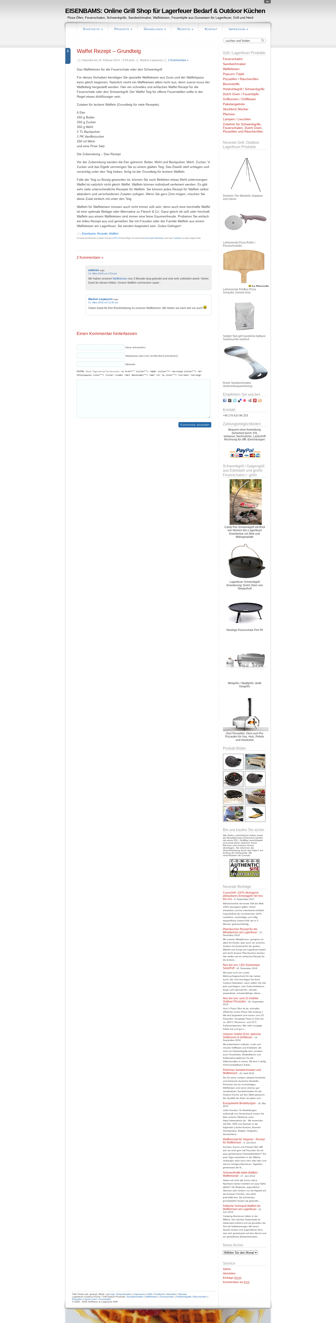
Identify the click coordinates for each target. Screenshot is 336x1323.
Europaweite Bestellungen (239, 1103)
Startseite (93, 29)
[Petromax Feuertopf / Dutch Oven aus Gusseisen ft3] (255, 786)
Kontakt (211, 29)
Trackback (177, 238)
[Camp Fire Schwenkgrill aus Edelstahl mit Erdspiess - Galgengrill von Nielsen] (246, 524)
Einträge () (232, 1277)
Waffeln (113, 233)
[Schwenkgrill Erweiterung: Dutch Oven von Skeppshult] (246, 578)
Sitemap (182, 1294)
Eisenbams (89, 233)
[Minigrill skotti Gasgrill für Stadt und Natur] (246, 680)
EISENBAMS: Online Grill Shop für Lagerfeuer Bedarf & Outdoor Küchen (165, 10)
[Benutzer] (267, 2)
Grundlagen (155, 29)
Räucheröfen (200, 1296)
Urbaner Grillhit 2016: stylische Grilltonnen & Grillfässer (242, 1036)
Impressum (238, 29)
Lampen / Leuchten (237, 119)
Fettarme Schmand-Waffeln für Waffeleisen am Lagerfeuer (242, 1207)
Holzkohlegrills (183, 1296)
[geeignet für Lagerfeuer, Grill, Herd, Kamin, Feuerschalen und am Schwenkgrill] (233, 786)
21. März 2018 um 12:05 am (103, 302)
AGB (149, 1294)
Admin (227, 1269)
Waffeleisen (120, 278)
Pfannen (229, 114)
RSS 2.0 (117, 238)
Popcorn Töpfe (233, 74)
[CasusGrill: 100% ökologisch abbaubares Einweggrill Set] (255, 769)
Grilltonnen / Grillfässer (239, 99)
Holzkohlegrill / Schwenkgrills (243, 89)
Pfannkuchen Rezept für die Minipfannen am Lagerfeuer (240, 931)
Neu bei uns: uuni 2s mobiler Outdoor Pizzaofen (241, 1000)
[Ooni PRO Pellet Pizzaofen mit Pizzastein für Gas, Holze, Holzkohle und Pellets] (246, 730)
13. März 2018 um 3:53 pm (102, 273)
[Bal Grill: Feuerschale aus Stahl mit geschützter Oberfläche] (246, 626)
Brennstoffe (231, 84)
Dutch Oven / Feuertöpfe (241, 94)
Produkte (123, 29)
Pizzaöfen (77, 1299)
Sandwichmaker (234, 64)
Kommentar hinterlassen (154, 238)
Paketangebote (234, 104)
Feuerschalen (233, 59)
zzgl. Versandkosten (121, 1294)
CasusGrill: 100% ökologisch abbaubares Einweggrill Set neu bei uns (243, 896)
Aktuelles (171, 1294)
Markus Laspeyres (100, 299)
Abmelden (229, 1273)
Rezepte (185, 29)
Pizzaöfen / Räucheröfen (241, 79)
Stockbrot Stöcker (235, 109)
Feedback (159, 1294)
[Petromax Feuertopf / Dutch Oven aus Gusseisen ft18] (233, 769)
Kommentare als (236, 1282)
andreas (93, 270)
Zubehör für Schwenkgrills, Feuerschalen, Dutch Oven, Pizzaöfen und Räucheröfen (243, 127)
